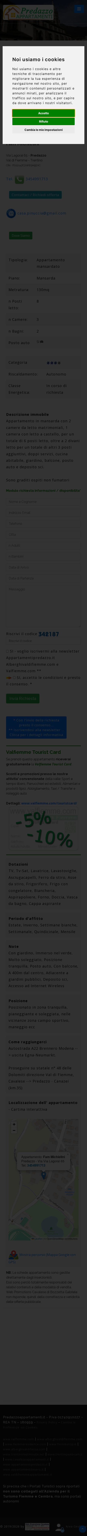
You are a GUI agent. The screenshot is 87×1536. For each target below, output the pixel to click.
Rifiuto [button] (43, 121)
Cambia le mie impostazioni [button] (43, 129)
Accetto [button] (43, 113)
